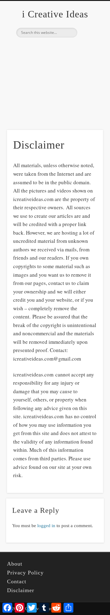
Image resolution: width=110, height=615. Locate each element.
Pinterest (54, 48)
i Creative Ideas (55, 14)
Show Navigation (88, 54)
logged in (46, 525)
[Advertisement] (55, 93)
